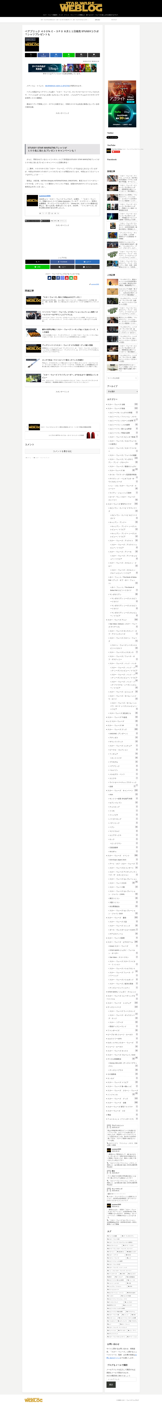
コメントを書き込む (62, 451)
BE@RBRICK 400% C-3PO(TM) (57, 86)
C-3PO (54, 221)
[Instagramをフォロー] (49, 213)
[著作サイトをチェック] (40, 213)
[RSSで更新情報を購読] (58, 213)
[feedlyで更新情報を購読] (55, 213)
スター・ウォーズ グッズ (33, 221)
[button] (81, 55)
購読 (111, 1385)
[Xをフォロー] (43, 213)
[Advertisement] (62, 128)
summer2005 (45, 196)
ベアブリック (46, 221)
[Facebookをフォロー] (46, 213)
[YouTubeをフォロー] (52, 213)
